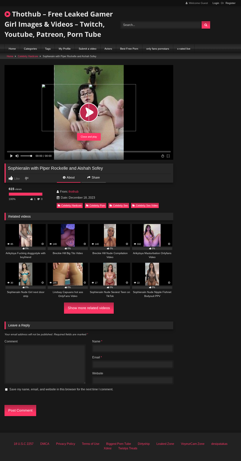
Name (97, 341)
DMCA (44, 443)
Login (216, 3)
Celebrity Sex (120, 205)
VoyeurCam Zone (192, 443)
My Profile (65, 48)
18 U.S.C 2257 (24, 443)
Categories (30, 48)
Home (12, 48)
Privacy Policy (65, 443)
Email (97, 357)
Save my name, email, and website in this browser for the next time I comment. (61, 389)
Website (97, 373)
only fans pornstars (157, 48)
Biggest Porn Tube (118, 443)
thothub (74, 191)
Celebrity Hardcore (28, 56)
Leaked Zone (165, 443)
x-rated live (183, 48)
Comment (11, 341)
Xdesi (107, 448)
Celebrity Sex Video (147, 205)
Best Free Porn (129, 48)
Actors (108, 48)
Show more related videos (89, 308)
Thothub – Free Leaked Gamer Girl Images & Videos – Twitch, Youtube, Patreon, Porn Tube (59, 24)
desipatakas (219, 443)
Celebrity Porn (97, 205)
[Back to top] (229, 449)
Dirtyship (144, 443)
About (70, 177)
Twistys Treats (127, 448)
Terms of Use (90, 443)
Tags (48, 48)
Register (231, 3)
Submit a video (87, 48)
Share (95, 177)
